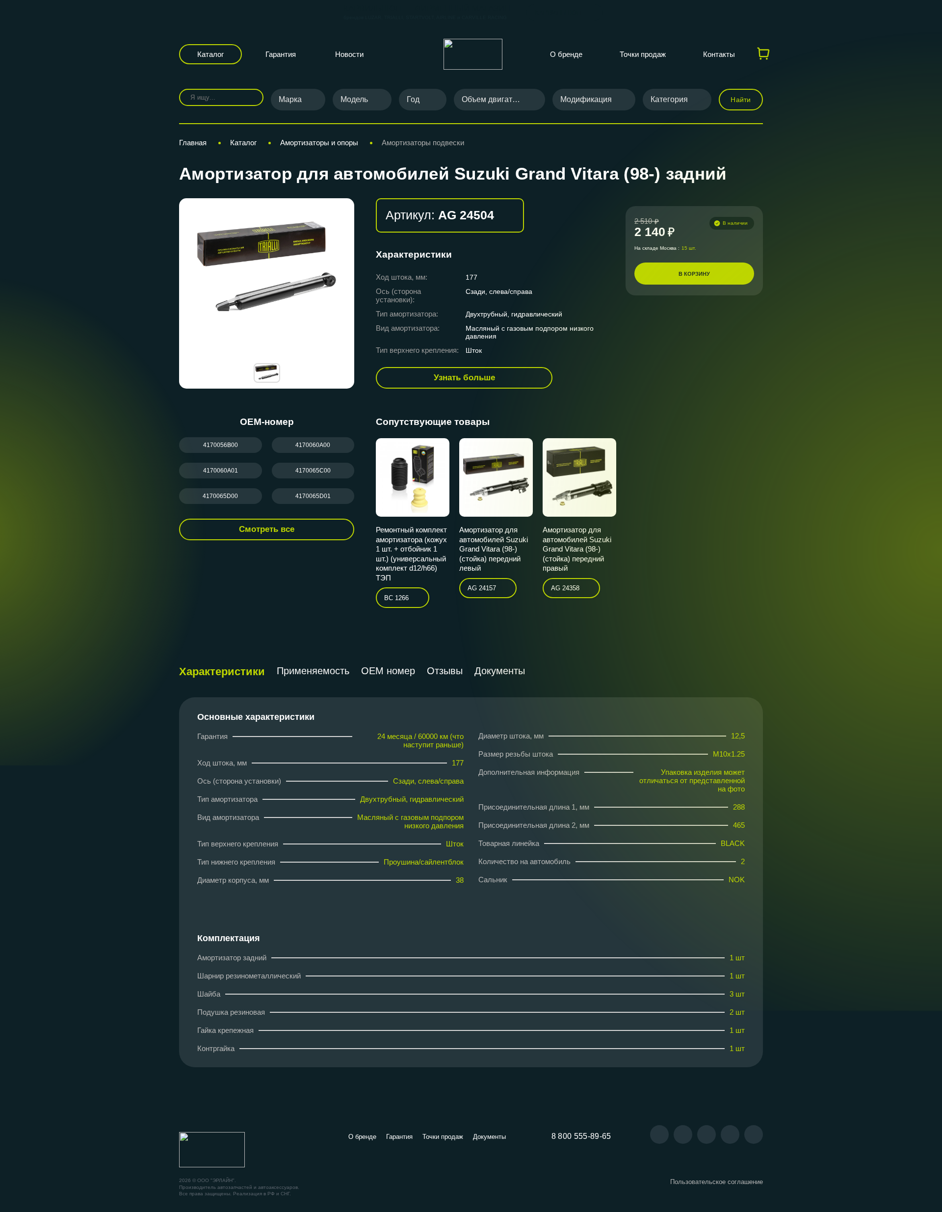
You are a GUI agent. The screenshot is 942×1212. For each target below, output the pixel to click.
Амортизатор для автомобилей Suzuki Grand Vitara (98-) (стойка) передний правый (577, 549)
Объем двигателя (493, 99)
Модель (354, 99)
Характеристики (222, 671)
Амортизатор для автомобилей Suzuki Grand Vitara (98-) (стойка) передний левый (493, 549)
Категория (669, 99)
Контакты (719, 54)
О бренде (566, 54)
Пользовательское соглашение (716, 1182)
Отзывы (445, 670)
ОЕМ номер (388, 670)
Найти (741, 100)
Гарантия (280, 54)
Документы (499, 670)
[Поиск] (249, 97)
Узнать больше (464, 377)
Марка (290, 99)
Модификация (586, 99)
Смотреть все (266, 529)
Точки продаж (643, 54)
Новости (349, 54)
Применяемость (313, 670)
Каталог (210, 54)
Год (413, 99)
